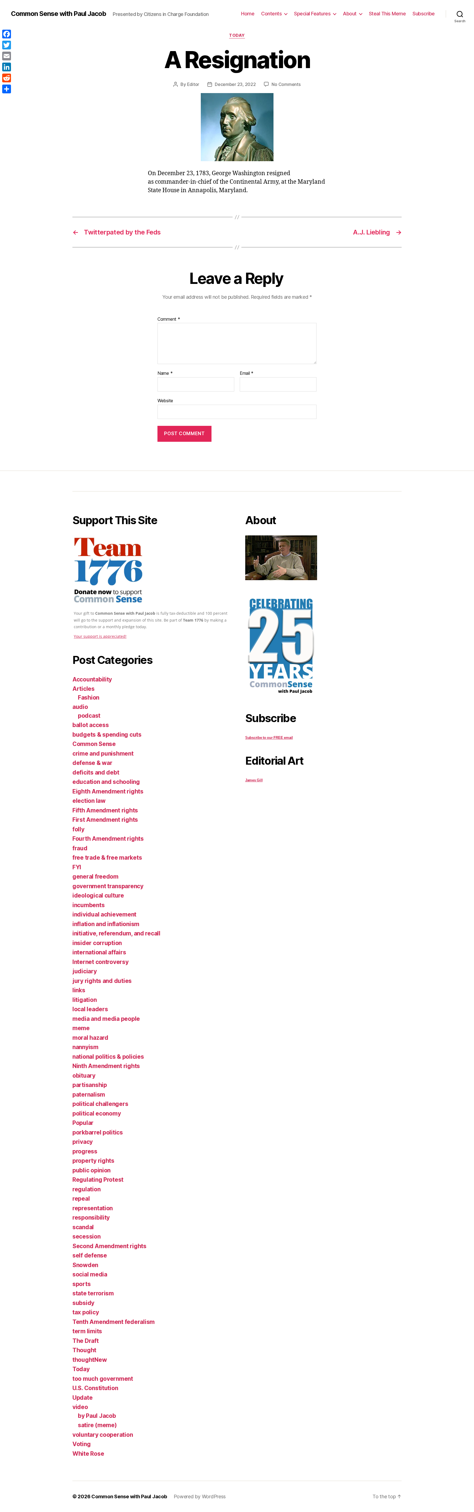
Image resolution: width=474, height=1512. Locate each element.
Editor (193, 84)
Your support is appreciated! (100, 636)
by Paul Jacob (97, 1415)
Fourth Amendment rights (108, 838)
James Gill (254, 780)
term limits (87, 1331)
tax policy (85, 1312)
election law (89, 800)
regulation (86, 1189)
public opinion (91, 1170)
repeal (81, 1198)
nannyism (85, 1047)
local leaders (90, 1009)
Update (82, 1397)
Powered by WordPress (200, 1496)
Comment (168, 319)
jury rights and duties (102, 980)
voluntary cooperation (102, 1434)
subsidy (83, 1302)
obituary (83, 1075)
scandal (83, 1227)
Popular (83, 1122)
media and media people (106, 1018)
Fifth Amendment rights (105, 810)
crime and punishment (103, 753)
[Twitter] (6, 45)
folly (78, 829)
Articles (83, 688)
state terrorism (93, 1293)
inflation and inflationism (105, 924)
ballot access (90, 725)
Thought (84, 1350)
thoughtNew (89, 1359)
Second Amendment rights (109, 1246)
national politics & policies (108, 1056)
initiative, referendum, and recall (116, 933)
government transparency (107, 886)
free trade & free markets (107, 857)
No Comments (286, 84)
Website (165, 400)
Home (247, 13)
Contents (271, 13)
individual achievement (104, 914)
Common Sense (94, 743)
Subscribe (424, 13)
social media (89, 1274)
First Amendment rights (105, 819)
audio (80, 706)
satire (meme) (97, 1425)
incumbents (88, 905)
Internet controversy (100, 961)
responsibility (91, 1217)
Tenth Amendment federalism (113, 1321)
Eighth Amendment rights (107, 791)
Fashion (88, 697)
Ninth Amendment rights (106, 1066)
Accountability (92, 679)
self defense (89, 1255)
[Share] (6, 88)
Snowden (85, 1265)
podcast (89, 715)
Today (237, 35)
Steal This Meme (387, 13)
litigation (84, 999)
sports (81, 1284)
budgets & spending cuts (107, 734)
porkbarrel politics (97, 1132)
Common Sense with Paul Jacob (58, 13)
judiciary (84, 971)
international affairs (99, 952)
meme (81, 1028)
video (80, 1407)
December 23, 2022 (235, 84)
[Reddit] (6, 77)
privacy (82, 1141)
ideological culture (98, 895)
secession (86, 1236)
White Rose (88, 1453)
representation (92, 1208)
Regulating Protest (97, 1179)
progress (84, 1151)
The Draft (85, 1340)
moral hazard (90, 1037)
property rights (93, 1160)
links (78, 990)
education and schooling (106, 781)
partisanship (89, 1084)
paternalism (88, 1094)
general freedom (95, 876)
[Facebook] (6, 34)
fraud (80, 848)
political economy (96, 1113)
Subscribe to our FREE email (269, 738)
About (350, 13)
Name (165, 373)
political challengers (100, 1103)
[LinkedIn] (6, 67)
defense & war (92, 762)
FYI (76, 867)
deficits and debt (95, 772)
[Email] (6, 56)
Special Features (312, 13)
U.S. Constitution (95, 1388)
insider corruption (97, 943)
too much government (102, 1378)
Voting (81, 1444)
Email (246, 373)
